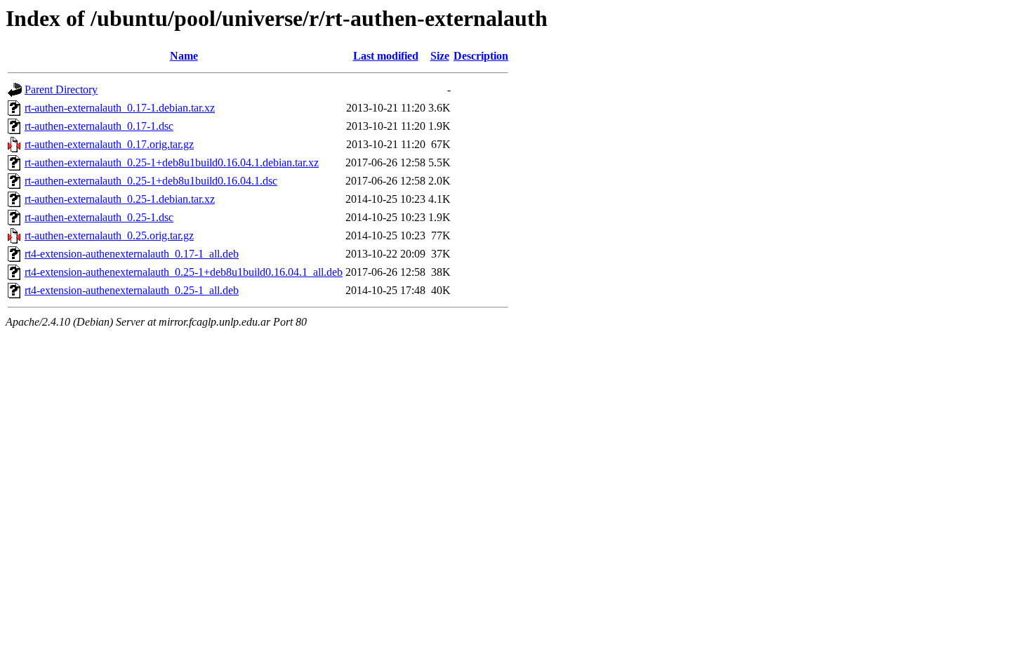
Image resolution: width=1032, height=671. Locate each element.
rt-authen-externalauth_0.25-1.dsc (99, 217)
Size (439, 56)
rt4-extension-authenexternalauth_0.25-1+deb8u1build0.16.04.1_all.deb (184, 272)
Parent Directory (61, 89)
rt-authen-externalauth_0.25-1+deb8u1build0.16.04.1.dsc (151, 181)
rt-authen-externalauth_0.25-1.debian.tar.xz (120, 199)
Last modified (385, 56)
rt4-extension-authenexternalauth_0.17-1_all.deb (132, 254)
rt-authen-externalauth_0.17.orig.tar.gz (109, 144)
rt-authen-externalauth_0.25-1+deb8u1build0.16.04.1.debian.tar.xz (172, 162)
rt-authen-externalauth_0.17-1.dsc (99, 126)
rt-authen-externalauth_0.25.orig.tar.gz (109, 235)
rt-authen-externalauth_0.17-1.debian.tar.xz (120, 108)
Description (481, 56)
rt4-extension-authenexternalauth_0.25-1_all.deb (132, 290)
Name (184, 56)
